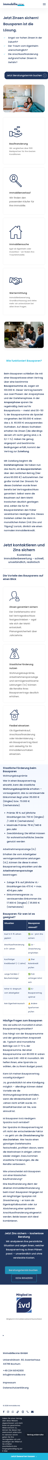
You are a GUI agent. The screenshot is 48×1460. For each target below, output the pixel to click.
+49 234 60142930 (13, 1370)
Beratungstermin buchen (23, 1270)
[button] (44, 4)
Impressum (9, 1382)
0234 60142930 (24, 1278)
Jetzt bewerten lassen (23, 1456)
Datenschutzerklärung (16, 1387)
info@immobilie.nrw (14, 1374)
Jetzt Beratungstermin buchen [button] (24, 75)
